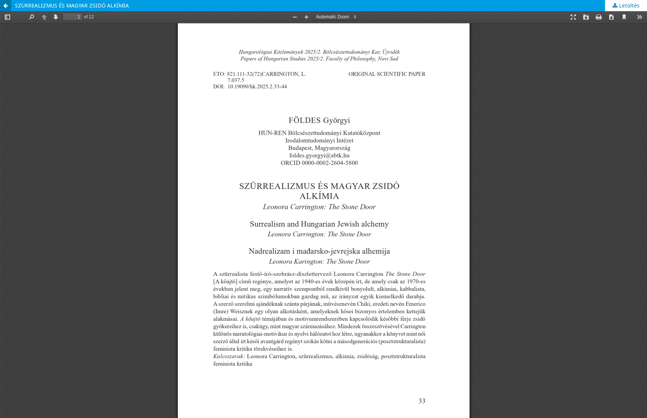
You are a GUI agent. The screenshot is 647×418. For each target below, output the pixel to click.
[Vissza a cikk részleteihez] (5, 5)
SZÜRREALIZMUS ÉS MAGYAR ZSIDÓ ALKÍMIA (72, 5)
